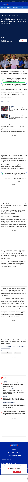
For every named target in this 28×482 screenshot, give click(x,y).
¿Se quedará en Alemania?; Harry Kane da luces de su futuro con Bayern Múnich (18, 109)
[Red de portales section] (26, 459)
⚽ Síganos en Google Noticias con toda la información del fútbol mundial (15, 174)
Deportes (12, 468)
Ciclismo (5, 381)
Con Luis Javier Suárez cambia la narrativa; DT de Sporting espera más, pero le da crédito (14, 392)
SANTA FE (9, 7)
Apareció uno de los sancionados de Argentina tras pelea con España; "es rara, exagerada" (18, 117)
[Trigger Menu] (2, 4)
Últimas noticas (7, 1)
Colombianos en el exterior (9, 388)
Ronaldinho (17, 352)
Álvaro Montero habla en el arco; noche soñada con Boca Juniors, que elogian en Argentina (14, 413)
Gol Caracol (14, 1)
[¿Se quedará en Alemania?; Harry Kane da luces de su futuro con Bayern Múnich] (4, 108)
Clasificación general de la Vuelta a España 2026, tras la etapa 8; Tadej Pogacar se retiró (13, 384)
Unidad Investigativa (22, 1)
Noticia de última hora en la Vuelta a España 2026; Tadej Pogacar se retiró (13, 398)
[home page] (2, 1)
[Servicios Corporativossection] (26, 463)
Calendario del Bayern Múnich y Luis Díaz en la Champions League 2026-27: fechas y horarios (14, 405)
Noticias (18, 468)
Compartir (24, 40)
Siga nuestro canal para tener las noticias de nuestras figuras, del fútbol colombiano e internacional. (15, 80)
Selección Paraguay (7, 352)
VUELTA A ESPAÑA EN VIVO (18, 7)
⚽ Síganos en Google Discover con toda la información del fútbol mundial (15, 85)
